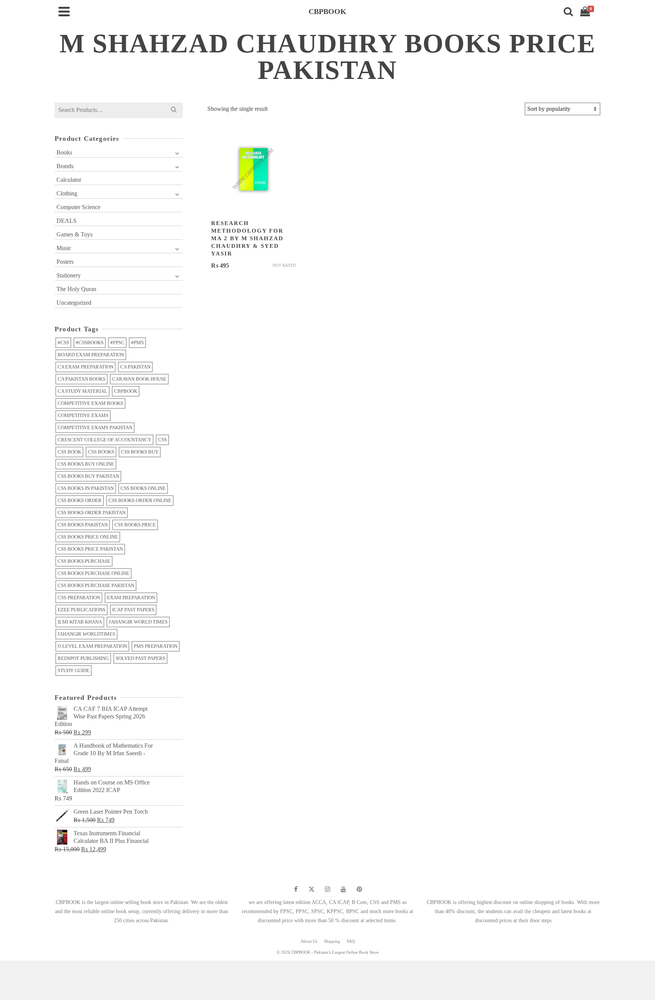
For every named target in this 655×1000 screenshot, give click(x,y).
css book (69, 452)
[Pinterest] (359, 889)
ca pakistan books (81, 379)
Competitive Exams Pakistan (95, 427)
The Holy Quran (76, 289)
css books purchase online (93, 573)
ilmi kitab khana (80, 622)
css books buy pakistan (88, 476)
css (162, 440)
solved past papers (140, 658)
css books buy (139, 452)
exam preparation (131, 597)
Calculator (68, 179)
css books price (135, 525)
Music (63, 248)
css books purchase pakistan (96, 585)
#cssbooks (89, 342)
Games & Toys (74, 234)
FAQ (351, 941)
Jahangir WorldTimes (86, 634)
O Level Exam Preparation (92, 646)
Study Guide (73, 670)
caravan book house (139, 379)
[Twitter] (311, 889)
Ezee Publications (81, 610)
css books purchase (84, 561)
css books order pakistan (91, 512)
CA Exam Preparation (85, 367)
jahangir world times (138, 622)
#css (63, 342)
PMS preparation (155, 646)
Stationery (68, 275)
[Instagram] (327, 889)
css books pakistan (83, 525)
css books (101, 452)
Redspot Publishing (83, 658)
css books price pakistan (90, 549)
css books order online (139, 500)
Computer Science (78, 207)
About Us (309, 941)
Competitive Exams (83, 415)
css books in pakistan (86, 488)
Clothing (66, 193)
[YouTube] (343, 889)
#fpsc (117, 342)
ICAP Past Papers (133, 610)
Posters (65, 261)
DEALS (66, 220)
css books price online (88, 537)
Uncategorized (73, 302)
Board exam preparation (91, 354)
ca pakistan (135, 367)
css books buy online (86, 464)
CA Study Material (82, 391)
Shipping (332, 941)
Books (64, 152)
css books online (143, 488)
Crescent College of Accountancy (104, 440)
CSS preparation (79, 597)
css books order (80, 500)
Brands (65, 166)
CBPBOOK (125, 391)
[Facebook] (295, 889)
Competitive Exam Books (90, 403)
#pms (137, 342)
